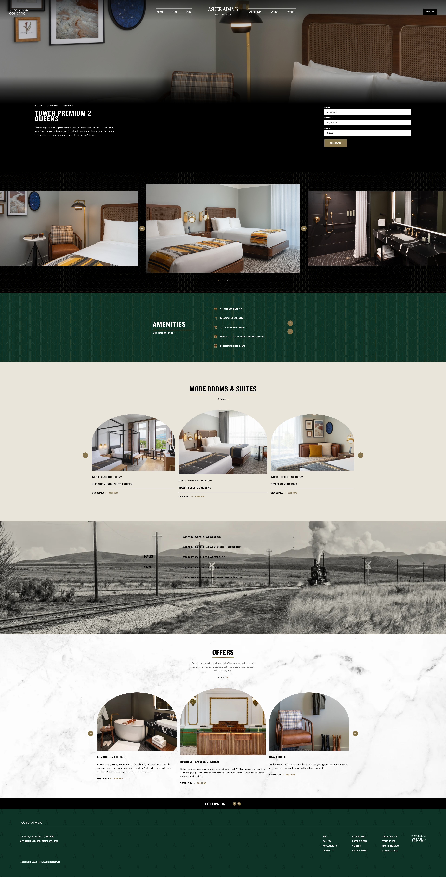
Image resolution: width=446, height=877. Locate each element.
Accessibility (330, 845)
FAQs (325, 836)
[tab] (218, 280)
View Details (98, 493)
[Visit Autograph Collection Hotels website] (18, 13)
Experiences (255, 11)
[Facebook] (234, 804)
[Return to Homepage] (223, 11)
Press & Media (359, 841)
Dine (188, 11)
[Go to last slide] (142, 228)
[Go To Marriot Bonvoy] (418, 838)
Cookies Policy (389, 836)
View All (222, 399)
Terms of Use (388, 841)
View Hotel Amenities (163, 333)
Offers (291, 11)
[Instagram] (239, 804)
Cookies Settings (390, 850)
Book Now (113, 493)
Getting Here (359, 836)
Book (428, 11)
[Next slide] (304, 228)
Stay (174, 11)
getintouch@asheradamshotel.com (39, 841)
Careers (356, 845)
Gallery (327, 841)
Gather (274, 11)
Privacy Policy (359, 850)
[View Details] (133, 442)
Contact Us (329, 850)
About (160, 11)
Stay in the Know (390, 845)
